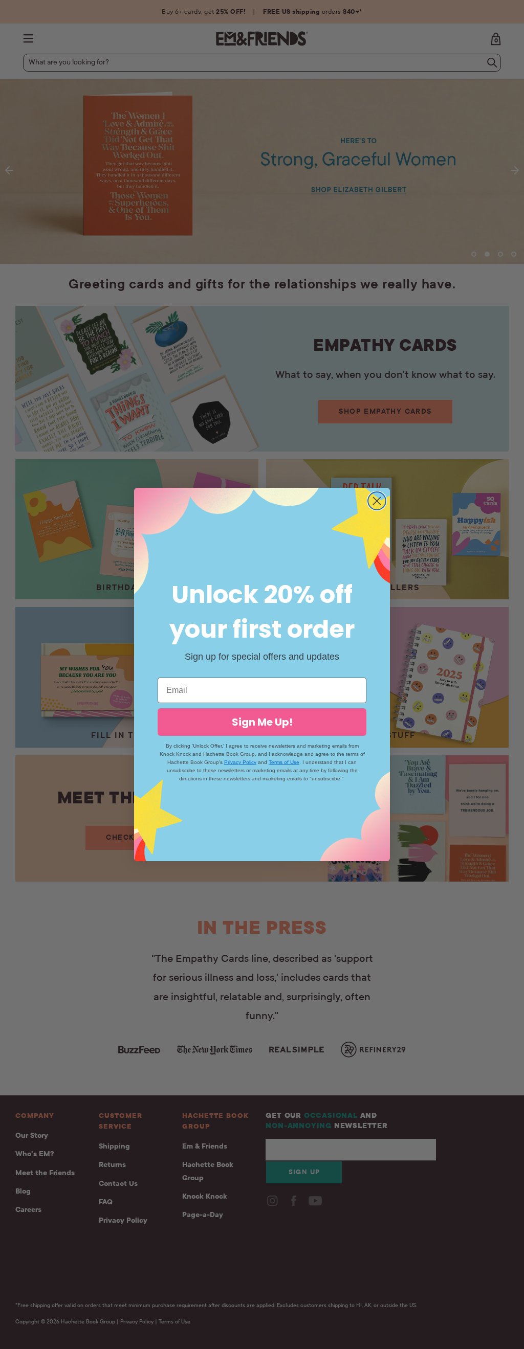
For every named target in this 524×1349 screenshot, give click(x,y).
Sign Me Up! (262, 722)
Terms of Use (284, 762)
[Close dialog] (377, 501)
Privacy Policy (240, 762)
